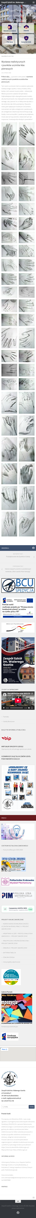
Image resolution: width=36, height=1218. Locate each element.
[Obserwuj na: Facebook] (33, 548)
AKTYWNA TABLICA (9, 953)
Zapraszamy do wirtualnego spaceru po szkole (16, 749)
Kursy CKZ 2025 (26, 42)
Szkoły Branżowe (8, 721)
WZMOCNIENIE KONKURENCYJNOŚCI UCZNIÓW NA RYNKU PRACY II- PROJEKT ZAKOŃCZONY (15, 926)
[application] (18, 700)
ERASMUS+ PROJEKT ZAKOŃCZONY (15, 948)
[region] (18, 27)
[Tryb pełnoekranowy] (32, 708)
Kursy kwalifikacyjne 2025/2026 (13, 850)
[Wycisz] (29, 708)
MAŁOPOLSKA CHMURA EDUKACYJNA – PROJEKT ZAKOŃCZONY (15, 942)
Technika (6, 717)
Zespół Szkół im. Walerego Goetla (14, 2)
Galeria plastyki (7, 56)
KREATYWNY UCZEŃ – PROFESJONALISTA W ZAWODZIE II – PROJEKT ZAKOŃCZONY (16, 934)
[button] (10, 28)
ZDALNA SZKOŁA (8, 957)
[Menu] (33, 2)
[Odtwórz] (4, 708)
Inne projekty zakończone (11, 962)
